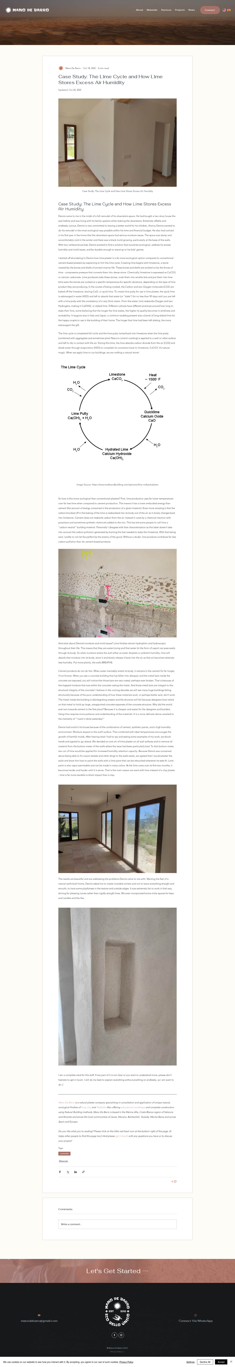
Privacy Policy (126, 1361)
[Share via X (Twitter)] (67, 1171)
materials (64, 1153)
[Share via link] (83, 1171)
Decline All (205, 1361)
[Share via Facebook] (59, 1171)
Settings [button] (190, 1361)
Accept (221, 1361)
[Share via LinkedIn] (75, 1171)
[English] (224, 10)
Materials (63, 1161)
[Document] (114, 1335)
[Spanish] (229, 10)
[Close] (231, 1361)
